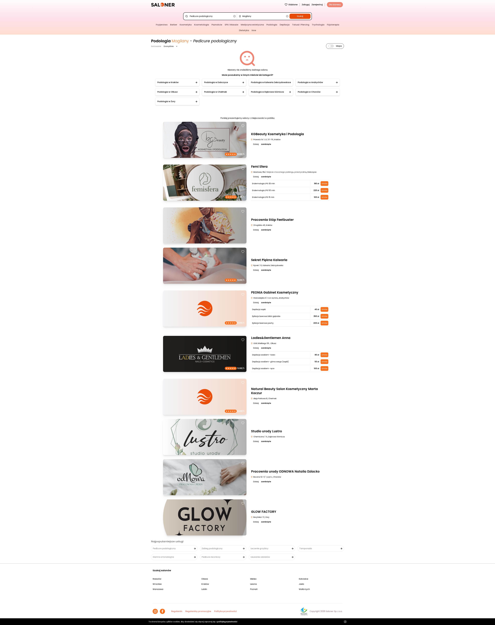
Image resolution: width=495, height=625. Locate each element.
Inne (254, 30)
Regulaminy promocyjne (198, 611)
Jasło (301, 584)
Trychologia (318, 24)
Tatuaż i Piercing (300, 24)
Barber (173, 24)
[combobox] (210, 16)
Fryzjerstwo (162, 24)
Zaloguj (306, 4)
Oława (204, 578)
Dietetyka (244, 30)
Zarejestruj (317, 4)
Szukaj (300, 16)
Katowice (303, 578)
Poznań (254, 589)
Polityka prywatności (225, 611)
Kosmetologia (201, 24)
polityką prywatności (227, 621)
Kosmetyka (186, 24)
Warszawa (158, 589)
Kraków (205, 584)
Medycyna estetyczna (252, 24)
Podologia (271, 24)
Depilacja (285, 24)
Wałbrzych (304, 589)
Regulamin (176, 611)
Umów (324, 183)
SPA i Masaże (231, 24)
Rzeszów (157, 578)
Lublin (204, 589)
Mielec (253, 578)
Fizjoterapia (333, 24)
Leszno (253, 584)
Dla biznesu (335, 4)
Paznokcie (217, 24)
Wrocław (157, 584)
